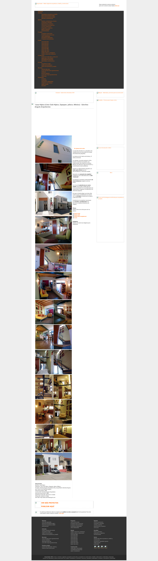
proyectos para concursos (77, 523)
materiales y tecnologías (76, 548)
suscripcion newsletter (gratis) (101, 541)
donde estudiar (97, 534)
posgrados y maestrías (99, 533)
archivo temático (46, 540)
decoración (99, 557)
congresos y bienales (99, 523)
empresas (111, 557)
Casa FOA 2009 (74, 534)
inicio (55, 557)
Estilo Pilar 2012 (74, 544)
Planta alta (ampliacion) (80, 216)
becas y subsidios (98, 531)
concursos (96, 527)
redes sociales (97, 542)
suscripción (106, 558)
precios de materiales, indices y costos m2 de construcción (49, 547)
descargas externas (46, 541)
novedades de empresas (76, 549)
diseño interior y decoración (77, 533)
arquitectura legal (46, 531)
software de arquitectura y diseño (50, 534)
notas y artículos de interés (48, 530)
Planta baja (77, 213)
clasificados (94, 558)
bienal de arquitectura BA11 (48, 523)
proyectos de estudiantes (77, 524)
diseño (93, 557)
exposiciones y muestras (99, 526)
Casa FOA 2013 (74, 540)
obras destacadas (75, 527)
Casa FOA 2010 (74, 535)
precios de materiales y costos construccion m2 (54, 558)
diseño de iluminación (47, 533)
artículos (79, 558)
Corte (75, 217)
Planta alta (77, 215)
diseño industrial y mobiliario (78, 531)
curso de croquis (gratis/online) (49, 542)
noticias (59, 557)
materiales (105, 557)
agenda (64, 557)
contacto (100, 558)
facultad (89, 558)
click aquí (61, 513)
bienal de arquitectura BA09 (48, 524)
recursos (84, 558)
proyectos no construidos (85, 557)
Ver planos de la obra (79, 148)
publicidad (96, 544)
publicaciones (45, 526)
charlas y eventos (98, 524)
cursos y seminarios (98, 522)
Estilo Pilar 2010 (74, 542)
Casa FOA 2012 (74, 538)
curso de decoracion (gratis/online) (50, 538)
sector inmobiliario (75, 551)
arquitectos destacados (76, 526)
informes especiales (46, 522)
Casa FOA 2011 (74, 537)
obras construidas (75, 522)
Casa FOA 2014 (74, 541)
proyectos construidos (72, 557)
